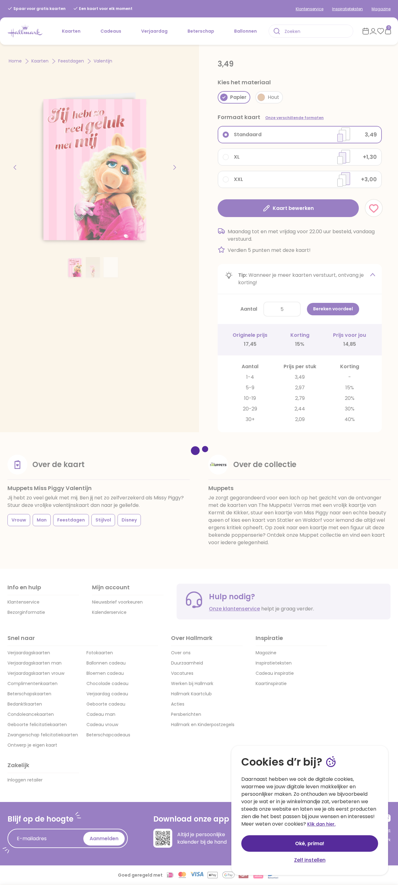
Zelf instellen (310, 860)
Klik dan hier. (321, 824)
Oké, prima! (309, 843)
